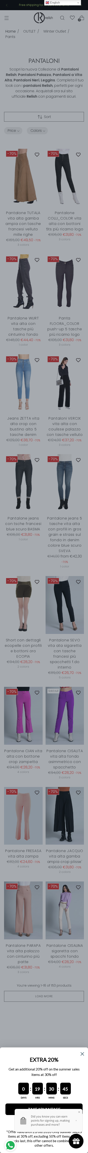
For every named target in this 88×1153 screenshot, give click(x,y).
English (54, 2)
